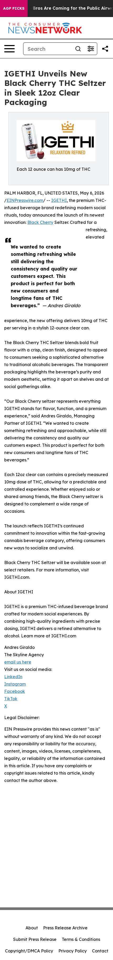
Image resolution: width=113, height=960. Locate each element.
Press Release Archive (65, 927)
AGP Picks (13, 8)
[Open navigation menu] (9, 48)
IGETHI (59, 200)
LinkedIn (13, 676)
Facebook (14, 691)
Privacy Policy (72, 950)
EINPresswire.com (25, 200)
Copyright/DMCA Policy (29, 950)
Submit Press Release (34, 939)
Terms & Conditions (81, 939)
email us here (17, 662)
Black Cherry (40, 222)
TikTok (10, 698)
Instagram (15, 684)
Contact (100, 950)
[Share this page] (105, 48)
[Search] (78, 49)
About (31, 927)
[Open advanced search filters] (90, 49)
